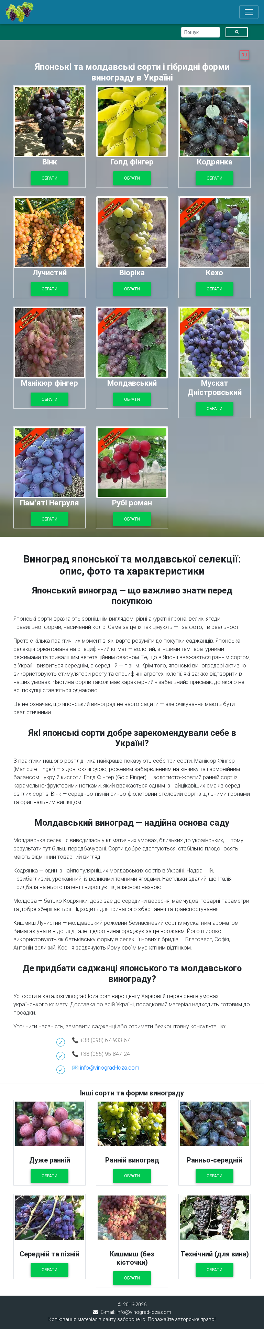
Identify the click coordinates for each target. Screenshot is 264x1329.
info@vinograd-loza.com (109, 1067)
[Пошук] (237, 32)
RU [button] (244, 55)
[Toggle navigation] (248, 12)
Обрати (49, 1175)
